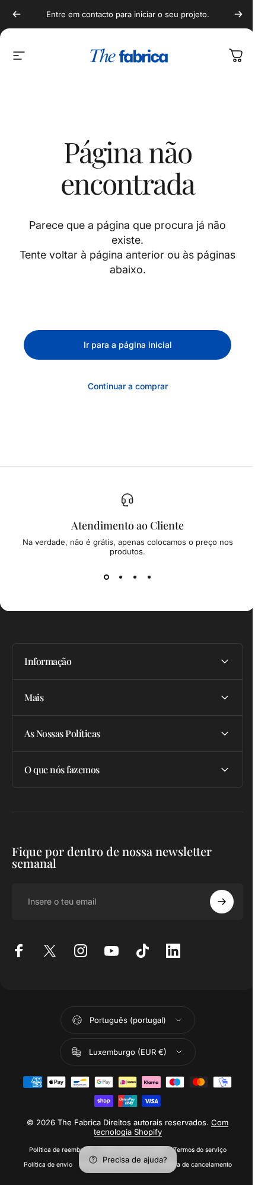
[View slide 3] (135, 577)
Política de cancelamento (190, 1164)
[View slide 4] (149, 577)
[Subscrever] (213, 901)
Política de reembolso (55, 1150)
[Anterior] (17, 14)
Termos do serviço (195, 1150)
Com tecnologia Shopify (156, 1127)
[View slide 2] (120, 577)
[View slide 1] (106, 577)
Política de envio (43, 1164)
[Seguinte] (238, 14)
